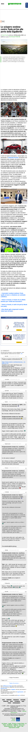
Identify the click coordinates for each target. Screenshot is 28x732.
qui (19, 695)
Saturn (6, 401)
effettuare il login (7, 685)
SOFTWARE (22, 700)
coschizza (7, 379)
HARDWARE (8, 700)
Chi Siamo (4, 723)
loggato (13, 689)
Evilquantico (7, 583)
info (21, 353)
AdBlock (15, 724)
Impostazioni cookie (14, 727)
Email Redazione (8, 726)
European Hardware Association (13, 719)
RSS (15, 726)
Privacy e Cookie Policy (18, 723)
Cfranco (6, 468)
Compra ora (19, 330)
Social (18, 726)
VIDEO (23, 701)
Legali (9, 723)
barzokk (6, 356)
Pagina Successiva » (14, 683)
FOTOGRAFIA (17, 701)
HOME (3, 700)
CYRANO (7, 492)
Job (22, 726)
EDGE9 (11, 701)
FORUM (9, 703)
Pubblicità (9, 724)
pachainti (7, 390)
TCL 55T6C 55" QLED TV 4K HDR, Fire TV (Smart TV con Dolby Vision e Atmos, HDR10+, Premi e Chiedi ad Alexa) (19, 337)
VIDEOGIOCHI (16, 700)
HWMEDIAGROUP (16, 703)
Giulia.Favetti (7, 443)
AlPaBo (6, 550)
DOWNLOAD (5, 701)
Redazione (21, 724)
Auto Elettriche (14, 36)
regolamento (20, 691)
